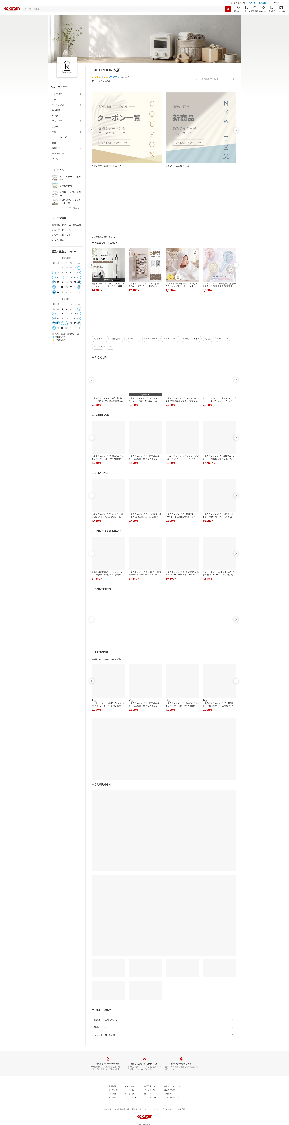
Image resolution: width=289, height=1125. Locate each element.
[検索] (228, 9)
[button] (278, 3)
